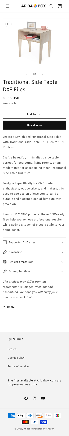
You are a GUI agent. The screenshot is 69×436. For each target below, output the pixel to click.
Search (12, 349)
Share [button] (11, 307)
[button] (7, 6)
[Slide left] (26, 74)
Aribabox (28, 429)
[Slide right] (43, 74)
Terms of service (18, 366)
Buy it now (34, 125)
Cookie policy (16, 357)
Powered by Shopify (43, 429)
